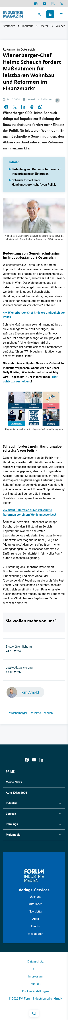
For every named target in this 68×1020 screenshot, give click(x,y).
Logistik (11, 813)
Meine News (14, 782)
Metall (45, 26)
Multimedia (13, 834)
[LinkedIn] (23, 106)
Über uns (35, 896)
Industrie (27, 26)
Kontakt (35, 984)
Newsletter (35, 911)
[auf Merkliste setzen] (57, 100)
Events (35, 926)
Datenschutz (35, 961)
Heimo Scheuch (42, 713)
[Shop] (61, 3)
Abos (35, 919)
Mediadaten (35, 934)
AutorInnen (35, 904)
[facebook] (6, 106)
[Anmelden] (50, 14)
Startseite (9, 26)
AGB (35, 969)
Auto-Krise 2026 (16, 792)
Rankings (12, 824)
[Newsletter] (44, 3)
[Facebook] (27, 760)
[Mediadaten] (53, 3)
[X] (14, 106)
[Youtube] (34, 760)
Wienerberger (18, 713)
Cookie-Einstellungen (35, 991)
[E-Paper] (35, 3)
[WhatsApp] (40, 106)
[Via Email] (31, 106)
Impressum (35, 976)
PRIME (10, 771)
